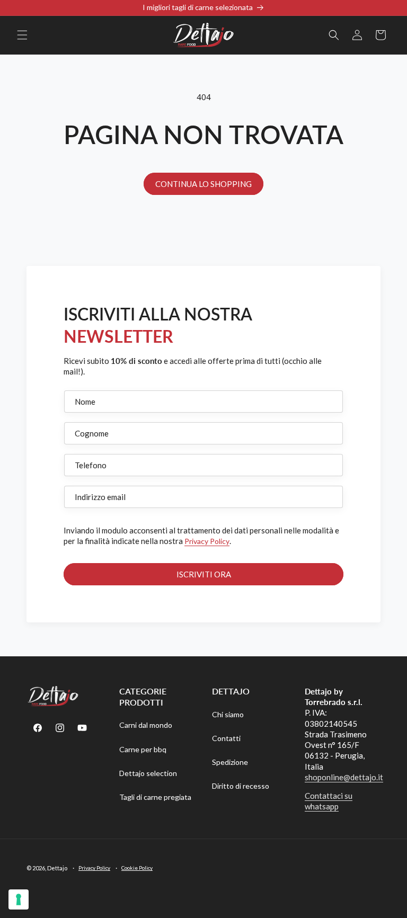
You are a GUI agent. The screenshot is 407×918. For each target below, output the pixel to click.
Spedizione (230, 762)
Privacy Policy (206, 541)
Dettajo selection (148, 773)
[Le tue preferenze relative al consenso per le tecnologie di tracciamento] (18, 899)
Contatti (226, 738)
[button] (22, 35)
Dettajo (57, 867)
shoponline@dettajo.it (344, 777)
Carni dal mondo (145, 724)
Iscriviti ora (203, 574)
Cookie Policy (137, 867)
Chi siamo (228, 714)
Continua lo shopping (203, 184)
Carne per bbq (142, 749)
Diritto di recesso (240, 785)
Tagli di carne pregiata (155, 796)
